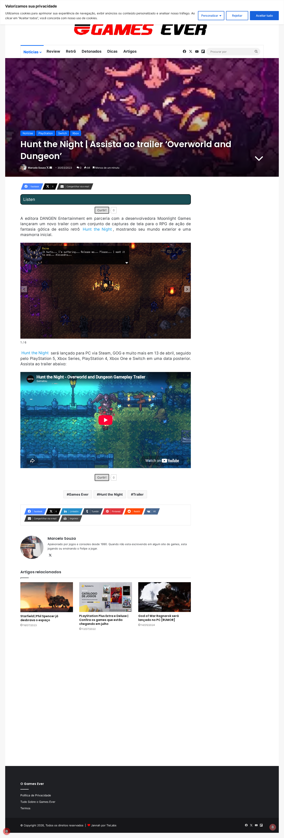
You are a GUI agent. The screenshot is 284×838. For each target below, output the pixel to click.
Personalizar (209, 15)
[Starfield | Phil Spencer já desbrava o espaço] (46, 597)
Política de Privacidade (35, 795)
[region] (142, 12)
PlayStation (45, 133)
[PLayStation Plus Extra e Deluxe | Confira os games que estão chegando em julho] (105, 597)
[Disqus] (105, 698)
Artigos (130, 51)
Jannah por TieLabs (103, 825)
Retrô (71, 51)
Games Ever (79, 494)
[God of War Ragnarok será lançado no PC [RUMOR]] (164, 597)
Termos (25, 808)
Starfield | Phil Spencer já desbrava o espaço (39, 618)
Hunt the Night (111, 494)
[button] (187, 289)
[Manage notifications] (272, 827)
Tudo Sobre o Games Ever (37, 801)
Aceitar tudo (264, 15)
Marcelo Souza (37, 167)
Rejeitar (237, 15)
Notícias (30, 52)
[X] (50, 555)
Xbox (75, 133)
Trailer (138, 494)
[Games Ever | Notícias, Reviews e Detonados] (118, 29)
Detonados (91, 51)
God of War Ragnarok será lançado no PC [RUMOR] (158, 618)
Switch (62, 133)
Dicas (112, 51)
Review (53, 51)
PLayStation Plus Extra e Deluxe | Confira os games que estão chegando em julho (103, 620)
